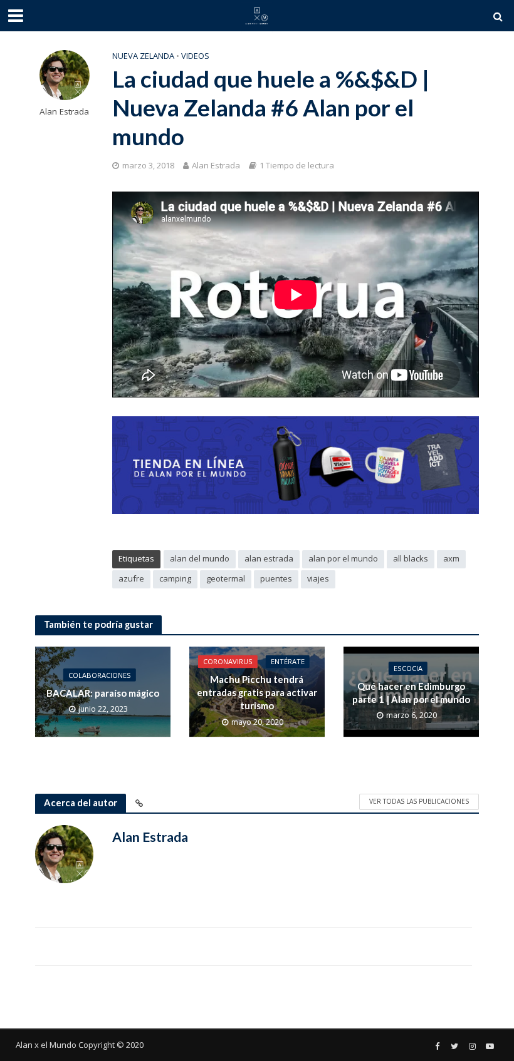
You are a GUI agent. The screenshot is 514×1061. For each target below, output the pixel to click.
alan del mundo (199, 558)
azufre (131, 578)
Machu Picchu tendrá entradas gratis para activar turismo (257, 693)
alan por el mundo (343, 558)
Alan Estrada (64, 111)
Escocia (408, 668)
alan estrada (268, 558)
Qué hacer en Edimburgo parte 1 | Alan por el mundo (411, 692)
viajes (318, 578)
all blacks (410, 558)
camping (175, 578)
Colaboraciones (99, 674)
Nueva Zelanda (143, 55)
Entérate (288, 661)
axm (451, 558)
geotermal (225, 578)
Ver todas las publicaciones (419, 801)
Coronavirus (228, 661)
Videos (195, 55)
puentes (276, 578)
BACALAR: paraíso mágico (102, 692)
